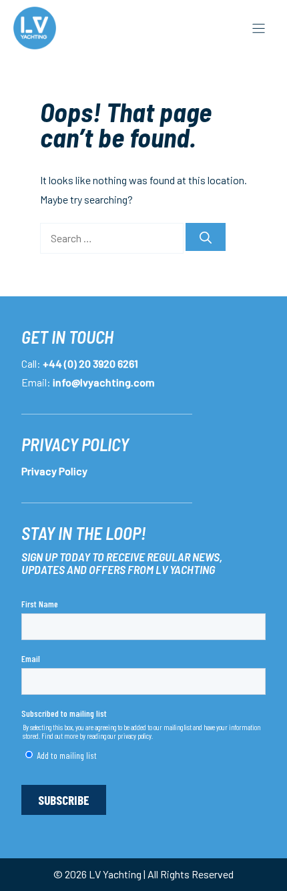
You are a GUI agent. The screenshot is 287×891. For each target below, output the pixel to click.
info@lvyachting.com (104, 382)
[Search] (206, 237)
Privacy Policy (54, 471)
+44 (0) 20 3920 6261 (90, 363)
